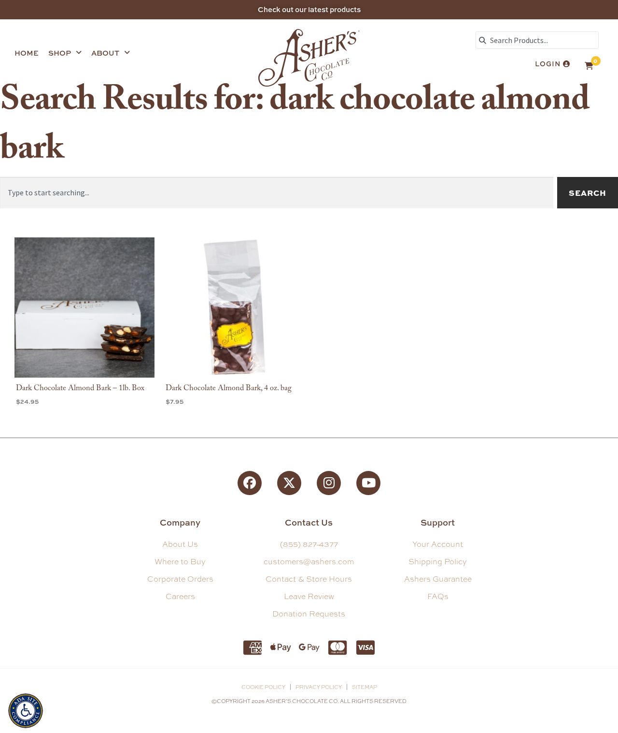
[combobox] (537, 40)
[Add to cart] (144, 275)
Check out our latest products (309, 9)
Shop (59, 53)
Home (26, 53)
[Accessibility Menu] (25, 709)
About (105, 53)
